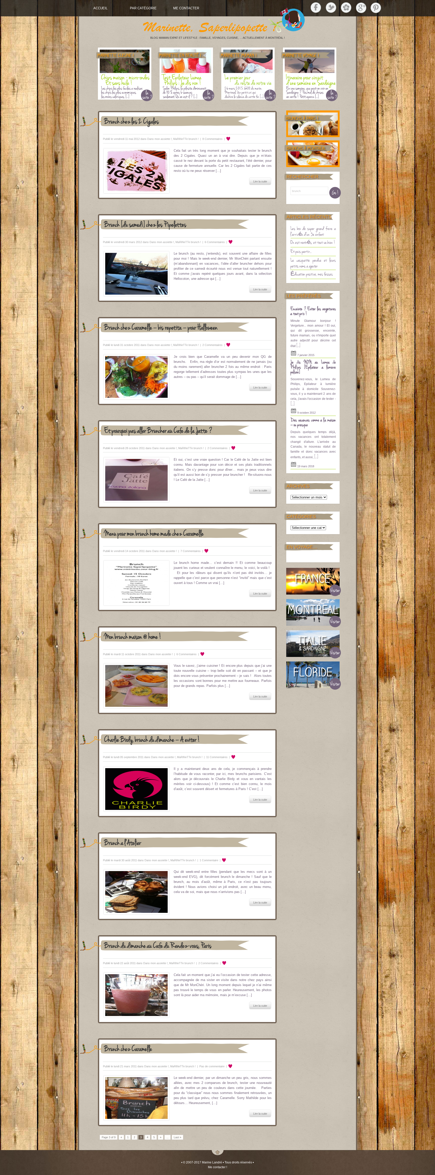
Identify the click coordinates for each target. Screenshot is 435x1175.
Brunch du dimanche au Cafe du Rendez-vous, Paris (157, 945)
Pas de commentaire (212, 1066)
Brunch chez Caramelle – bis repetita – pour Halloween (161, 327)
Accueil (100, 8)
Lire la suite (260, 181)
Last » (177, 1137)
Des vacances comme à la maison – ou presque (313, 422)
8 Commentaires (212, 138)
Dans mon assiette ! (159, 138)
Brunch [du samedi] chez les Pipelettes (145, 224)
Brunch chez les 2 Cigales (131, 121)
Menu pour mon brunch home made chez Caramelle (154, 533)
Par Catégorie (143, 8)
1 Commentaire (209, 860)
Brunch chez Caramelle (128, 1048)
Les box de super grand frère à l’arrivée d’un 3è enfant (313, 231)
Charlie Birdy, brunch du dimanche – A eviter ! (152, 739)
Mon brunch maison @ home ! (132, 636)
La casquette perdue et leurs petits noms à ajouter (313, 263)
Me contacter (186, 8)
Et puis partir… (301, 251)
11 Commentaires (217, 757)
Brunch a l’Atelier (122, 842)
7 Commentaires (190, 551)
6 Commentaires (215, 242)
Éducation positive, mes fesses (312, 274)
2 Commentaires (212, 344)
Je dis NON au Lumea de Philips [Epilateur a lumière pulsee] (313, 367)
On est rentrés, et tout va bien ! (313, 242)
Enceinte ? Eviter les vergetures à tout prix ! (313, 311)
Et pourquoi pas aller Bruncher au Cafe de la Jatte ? (158, 430)
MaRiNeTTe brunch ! (186, 138)
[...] (298, 345)
